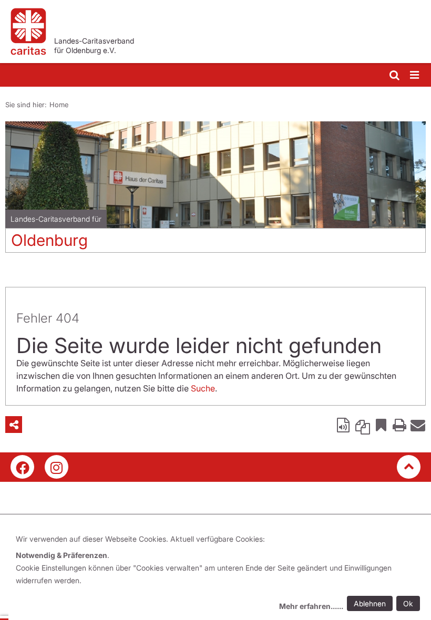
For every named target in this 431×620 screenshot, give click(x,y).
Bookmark (381, 424)
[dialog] (219, 574)
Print (399, 424)
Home (58, 104)
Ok (408, 603)
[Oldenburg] (215, 174)
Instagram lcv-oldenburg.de (56, 467)
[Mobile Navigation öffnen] (415, 75)
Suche (203, 388)
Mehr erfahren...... (311, 606)
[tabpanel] (215, 191)
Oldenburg (49, 240)
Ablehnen (370, 603)
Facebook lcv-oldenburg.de (22, 467)
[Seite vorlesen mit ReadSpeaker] (344, 424)
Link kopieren (363, 424)
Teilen (13, 424)
